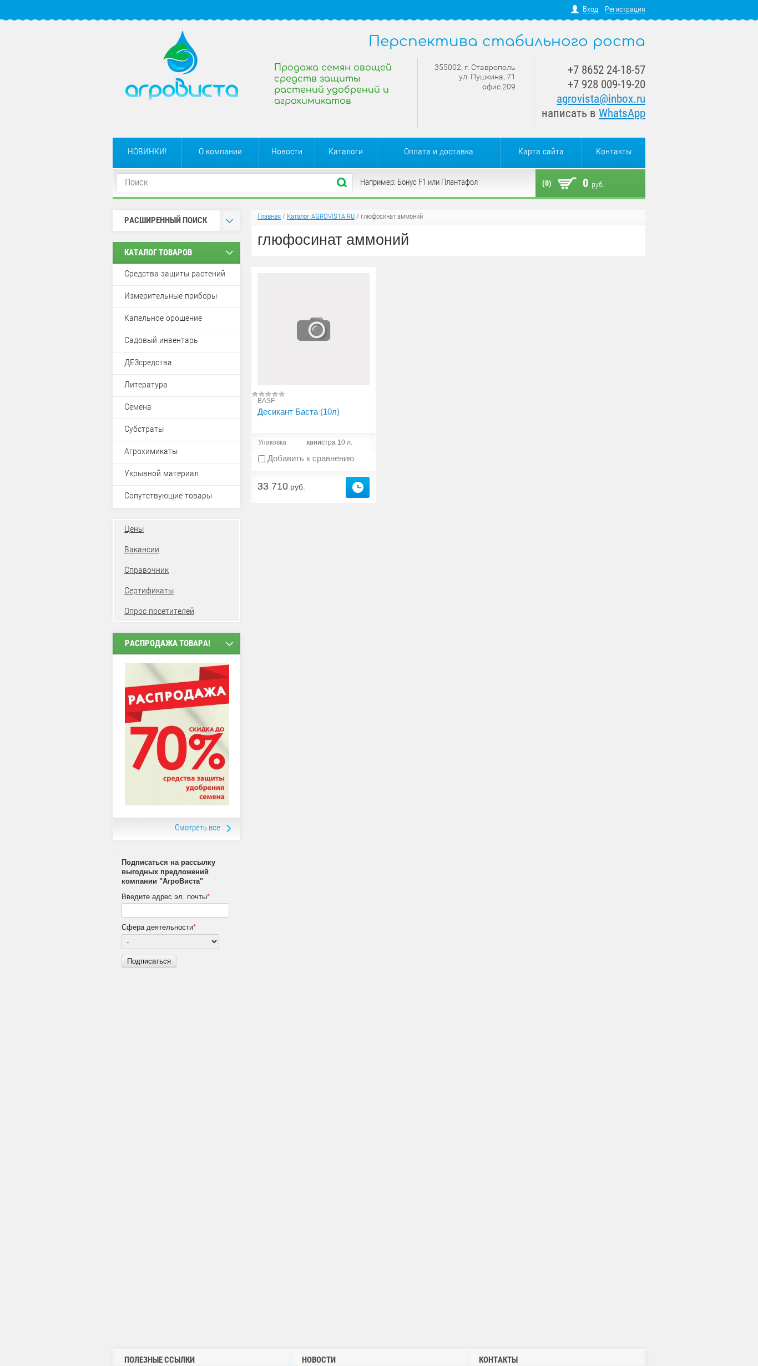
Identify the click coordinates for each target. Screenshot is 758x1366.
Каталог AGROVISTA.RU (321, 216)
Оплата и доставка (438, 151)
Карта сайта (541, 151)
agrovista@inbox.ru (601, 98)
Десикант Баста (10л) (298, 411)
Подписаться (149, 961)
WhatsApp (622, 113)
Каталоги (346, 151)
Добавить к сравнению (309, 458)
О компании (220, 151)
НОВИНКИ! (147, 151)
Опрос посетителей (159, 611)
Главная (269, 216)
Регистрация (625, 9)
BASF (266, 401)
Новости (286, 151)
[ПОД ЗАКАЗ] (358, 487)
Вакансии (141, 549)
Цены (134, 528)
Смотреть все (197, 828)
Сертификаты (149, 590)
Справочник (146, 569)
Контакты (613, 151)
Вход (590, 9)
